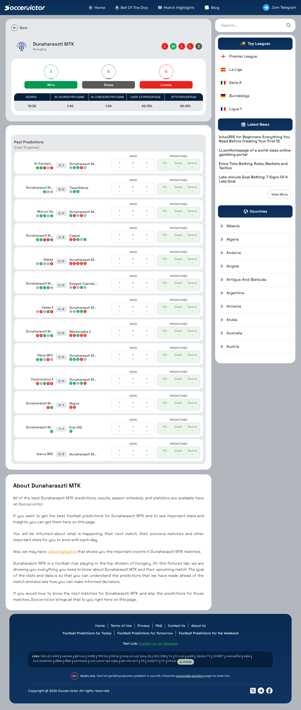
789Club (103, 656)
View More (279, 194)
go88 (190, 656)
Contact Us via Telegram (158, 643)
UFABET (218, 656)
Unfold (187, 661)
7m (170, 656)
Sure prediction (42, 661)
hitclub (172, 661)
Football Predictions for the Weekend (208, 633)
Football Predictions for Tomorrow (145, 633)
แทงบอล (67, 656)
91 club (179, 656)
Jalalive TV (203, 656)
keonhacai (80, 661)
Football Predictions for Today (87, 633)
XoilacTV (152, 661)
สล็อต (58, 661)
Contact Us (176, 626)
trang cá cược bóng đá (136, 656)
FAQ (158, 626)
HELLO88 (159, 656)
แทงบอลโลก (233, 656)
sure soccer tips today (104, 661)
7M (142, 661)
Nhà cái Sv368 (50, 656)
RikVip (115, 656)
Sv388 (91, 656)
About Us (198, 626)
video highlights (61, 551)
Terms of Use (121, 626)
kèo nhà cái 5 (129, 661)
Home (100, 626)
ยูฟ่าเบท (80, 656)
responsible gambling (190, 676)
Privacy (144, 626)
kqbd (247, 656)
